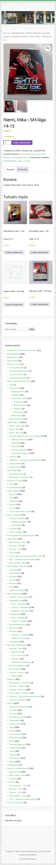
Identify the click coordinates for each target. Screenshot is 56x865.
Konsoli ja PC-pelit (14, 481)
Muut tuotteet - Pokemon (19, 693)
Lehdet (12, 731)
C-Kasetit (13, 710)
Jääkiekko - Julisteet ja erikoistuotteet (25, 460)
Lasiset (12, 580)
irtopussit (13, 457)
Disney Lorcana (13, 364)
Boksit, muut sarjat (17, 426)
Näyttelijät (13, 501)
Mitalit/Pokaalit (15, 738)
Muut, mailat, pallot (17, 775)
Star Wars (15, 659)
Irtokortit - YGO (15, 792)
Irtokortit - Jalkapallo (19, 607)
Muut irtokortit (15, 669)
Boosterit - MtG (15, 546)
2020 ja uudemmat (19, 450)
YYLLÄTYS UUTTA (15, 803)
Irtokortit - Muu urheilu (18, 597)
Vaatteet (12, 755)
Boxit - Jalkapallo (18, 604)
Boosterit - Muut (16, 648)
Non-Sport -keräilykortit (16, 645)
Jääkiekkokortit (17, 33)
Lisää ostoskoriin (21, 142)
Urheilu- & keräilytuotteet (17, 768)
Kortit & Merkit (13, 491)
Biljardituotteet (13, 357)
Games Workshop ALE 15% (18, 381)
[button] (48, 48)
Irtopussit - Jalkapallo (20, 611)
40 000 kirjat (18, 402)
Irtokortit (7, 161)
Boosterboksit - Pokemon (19, 683)
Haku (32, 329)
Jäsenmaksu (12, 470)
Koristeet (13, 577)
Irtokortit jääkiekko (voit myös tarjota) (24, 436)
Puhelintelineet (15, 748)
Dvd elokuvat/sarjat (17, 717)
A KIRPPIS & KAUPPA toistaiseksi (21, 350)
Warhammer (14, 388)
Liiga (20, 161)
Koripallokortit (15, 614)
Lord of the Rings (18, 655)
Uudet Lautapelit (16, 532)
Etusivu (6, 33)
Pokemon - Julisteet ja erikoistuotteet (24, 696)
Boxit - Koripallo (18, 618)
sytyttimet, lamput (16, 590)
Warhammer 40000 (19, 398)
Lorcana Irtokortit (16, 374)
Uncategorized (13, 765)
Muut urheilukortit (14, 594)
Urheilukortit (14, 642)
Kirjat (11, 727)
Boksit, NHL (14, 429)
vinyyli (12, 762)
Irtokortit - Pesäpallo (19, 635)
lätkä (14, 161)
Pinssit (12, 508)
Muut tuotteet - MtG (17, 563)
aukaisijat (13, 570)
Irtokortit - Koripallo (19, 621)
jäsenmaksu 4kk (16, 474)
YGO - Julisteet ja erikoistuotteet (22, 799)
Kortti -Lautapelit (14, 515)
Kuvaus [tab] (10, 169)
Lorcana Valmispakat (18, 378)
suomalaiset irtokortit (19, 36)
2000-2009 (15, 443)
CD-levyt (12, 714)
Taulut (11, 751)
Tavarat (10, 703)
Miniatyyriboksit (17, 392)
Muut (11, 498)
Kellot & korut (15, 724)
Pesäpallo (13, 631)
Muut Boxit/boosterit (17, 666)
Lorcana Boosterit (16, 368)
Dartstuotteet (12, 361)
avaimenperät (14, 573)
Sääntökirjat (18, 412)
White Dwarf (16, 416)
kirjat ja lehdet (15, 463)
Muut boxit (13, 628)
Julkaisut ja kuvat (18, 638)
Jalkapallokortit (15, 601)
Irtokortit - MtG (15, 549)
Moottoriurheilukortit (17, 624)
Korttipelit (13, 529)
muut (11, 587)
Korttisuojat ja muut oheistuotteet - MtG (25, 556)
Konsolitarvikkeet (14, 487)
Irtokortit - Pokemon (17, 690)
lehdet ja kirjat (15, 772)
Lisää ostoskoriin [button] (14, 252)
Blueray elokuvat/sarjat (18, 707)
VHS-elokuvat (15, 758)
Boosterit (15, 676)
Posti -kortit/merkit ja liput (20, 511)
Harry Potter (16, 652)
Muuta (11, 741)
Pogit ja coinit (15, 467)
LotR (11, 385)
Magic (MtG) (12, 539)
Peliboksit (15, 395)
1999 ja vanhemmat (19, 439)
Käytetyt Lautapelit (17, 518)
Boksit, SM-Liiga (16, 433)
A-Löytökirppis (13, 354)
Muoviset (13, 583)
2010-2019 (15, 446)
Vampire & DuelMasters (21, 662)
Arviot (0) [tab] (22, 169)
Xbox (11, 484)
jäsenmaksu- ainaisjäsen (19, 477)
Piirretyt (12, 505)
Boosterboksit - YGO (18, 785)
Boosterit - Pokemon (17, 686)
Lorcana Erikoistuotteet (18, 371)
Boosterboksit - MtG (17, 542)
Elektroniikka (14, 720)
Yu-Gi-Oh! (11, 782)
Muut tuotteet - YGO (17, 796)
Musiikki (12, 494)
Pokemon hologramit (17, 700)
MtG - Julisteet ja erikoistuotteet (22, 559)
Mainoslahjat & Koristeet (17, 566)
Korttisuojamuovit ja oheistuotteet (21, 535)
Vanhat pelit (16, 525)
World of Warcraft (16, 419)
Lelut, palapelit (15, 734)
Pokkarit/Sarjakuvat (17, 744)
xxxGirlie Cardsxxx (17, 672)
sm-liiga (26, 161)
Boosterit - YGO (16, 789)
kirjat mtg (13, 553)
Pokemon (11, 679)
